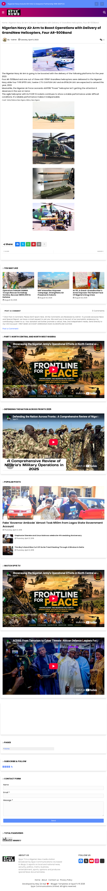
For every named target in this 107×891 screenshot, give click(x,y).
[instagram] (97, 861)
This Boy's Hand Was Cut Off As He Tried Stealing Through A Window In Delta (49, 547)
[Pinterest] (33, 244)
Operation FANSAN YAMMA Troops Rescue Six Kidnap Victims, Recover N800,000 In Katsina (17, 293)
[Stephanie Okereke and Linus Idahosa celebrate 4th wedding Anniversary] (8, 538)
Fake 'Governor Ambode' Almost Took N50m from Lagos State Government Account (53, 524)
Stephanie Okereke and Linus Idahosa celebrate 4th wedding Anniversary (48, 535)
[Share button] (44, 244)
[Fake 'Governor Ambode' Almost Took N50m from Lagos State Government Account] (53, 503)
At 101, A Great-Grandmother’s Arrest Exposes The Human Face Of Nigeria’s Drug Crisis (88, 292)
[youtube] (91, 861)
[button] (97, 4)
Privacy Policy (66, 880)
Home (4, 22)
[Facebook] (17, 244)
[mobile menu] (3, 12)
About (44, 880)
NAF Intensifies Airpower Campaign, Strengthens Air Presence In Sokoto (51, 292)
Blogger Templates (59, 884)
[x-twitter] (86, 861)
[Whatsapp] (28, 244)
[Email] (39, 244)
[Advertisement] (16, 718)
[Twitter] (22, 244)
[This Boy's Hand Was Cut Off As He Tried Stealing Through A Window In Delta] (8, 550)
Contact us (53, 880)
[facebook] (81, 861)
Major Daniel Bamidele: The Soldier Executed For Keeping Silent (35, 4)
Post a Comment (10, 328)
